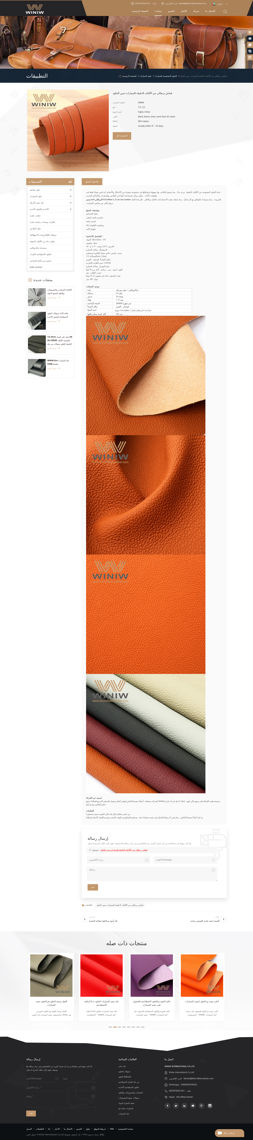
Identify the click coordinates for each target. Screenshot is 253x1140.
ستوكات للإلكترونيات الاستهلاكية (43, 235)
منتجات (158, 11)
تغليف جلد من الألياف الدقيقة (42, 241)
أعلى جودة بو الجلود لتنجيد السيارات (152, 1001)
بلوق (88, 1129)
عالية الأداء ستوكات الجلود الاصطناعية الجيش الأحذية (57, 315)
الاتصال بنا (210, 11)
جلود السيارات (145, 76)
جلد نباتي (122, 1066)
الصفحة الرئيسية (140, 11)
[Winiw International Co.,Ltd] (35, 9)
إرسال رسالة (229, 1133)
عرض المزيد (52, 297)
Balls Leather (36, 267)
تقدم (31, 1113)
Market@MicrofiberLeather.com (199, 1078)
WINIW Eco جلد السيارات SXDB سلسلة (58, 362)
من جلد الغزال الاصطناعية (128, 1082)
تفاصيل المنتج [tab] (92, 182)
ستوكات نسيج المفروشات (128, 1098)
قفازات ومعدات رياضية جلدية (42, 222)
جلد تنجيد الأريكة (37, 202)
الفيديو (171, 11)
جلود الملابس (35, 228)
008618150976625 (189, 1084)
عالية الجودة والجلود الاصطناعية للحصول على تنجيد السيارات (101, 1003)
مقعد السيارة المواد (126, 1103)
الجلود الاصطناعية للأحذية (128, 1087)
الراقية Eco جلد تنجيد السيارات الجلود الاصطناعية (51, 1003)
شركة (196, 11)
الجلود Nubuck (124, 1076)
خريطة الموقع (100, 1129)
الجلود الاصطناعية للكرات (40, 254)
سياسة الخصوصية (125, 1129)
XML (112, 1129)
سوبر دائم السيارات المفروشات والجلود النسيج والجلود (202, 1003)
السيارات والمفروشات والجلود (130, 1092)
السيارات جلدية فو (125, 1108)
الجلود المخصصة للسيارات (165, 76)
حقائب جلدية (35, 215)
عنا (49, 1129)
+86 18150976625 (177, 1091)
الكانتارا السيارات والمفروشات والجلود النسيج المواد (59, 291)
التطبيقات (40, 1129)
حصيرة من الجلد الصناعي (40, 260)
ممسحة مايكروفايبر (38, 248)
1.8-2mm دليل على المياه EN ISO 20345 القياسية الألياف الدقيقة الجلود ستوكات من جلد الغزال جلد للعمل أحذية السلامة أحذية (59, 341)
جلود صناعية (35, 190)
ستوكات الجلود (124, 1071)
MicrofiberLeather (184, 1097)
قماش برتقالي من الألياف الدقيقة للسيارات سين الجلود (123, 850)
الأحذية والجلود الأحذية (39, 209)
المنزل (29, 1129)
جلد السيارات (123, 1113)
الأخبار (184, 11)
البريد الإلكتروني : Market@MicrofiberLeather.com (185, 3)
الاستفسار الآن (122, 135)
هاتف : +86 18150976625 (145, 3)
